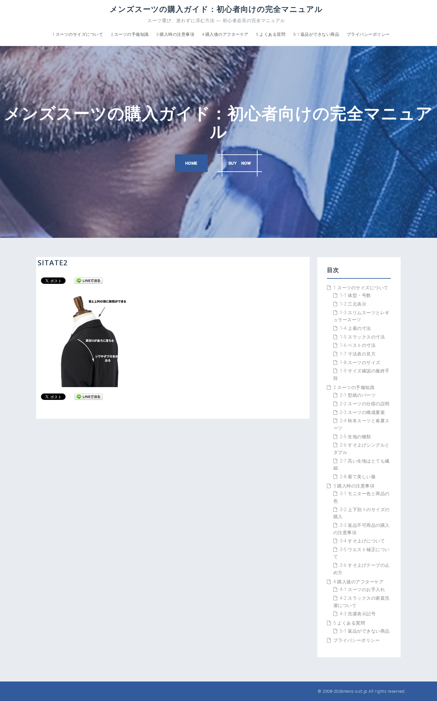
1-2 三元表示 (353, 304)
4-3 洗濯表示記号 (358, 613)
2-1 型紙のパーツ (358, 395)
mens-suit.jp (355, 691)
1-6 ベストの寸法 (358, 345)
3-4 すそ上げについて (362, 540)
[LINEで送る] (89, 280)
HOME (191, 163)
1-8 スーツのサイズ (360, 362)
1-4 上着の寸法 (355, 328)
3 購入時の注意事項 (175, 34)
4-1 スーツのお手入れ (362, 589)
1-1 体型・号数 (355, 295)
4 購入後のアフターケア (225, 34)
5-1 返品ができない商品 (316, 34)
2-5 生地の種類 (355, 436)
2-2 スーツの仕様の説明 (365, 403)
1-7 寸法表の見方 (358, 353)
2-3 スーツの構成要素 (362, 412)
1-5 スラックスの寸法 (362, 336)
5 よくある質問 (270, 34)
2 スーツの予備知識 (130, 34)
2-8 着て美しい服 (358, 476)
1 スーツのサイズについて (77, 34)
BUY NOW (239, 163)
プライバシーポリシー (368, 34)
